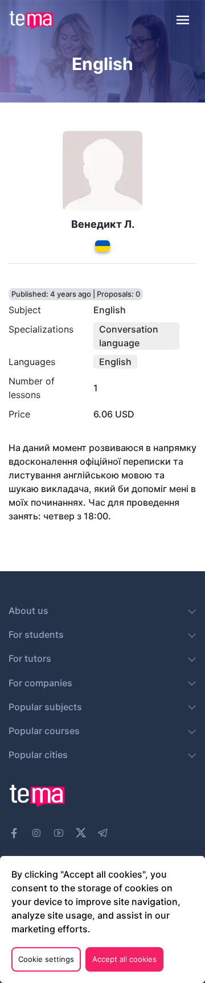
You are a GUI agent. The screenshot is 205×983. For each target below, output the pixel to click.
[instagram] (36, 833)
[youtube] (58, 833)
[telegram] (103, 833)
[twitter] (81, 831)
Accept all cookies (124, 959)
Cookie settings (46, 959)
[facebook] (14, 833)
